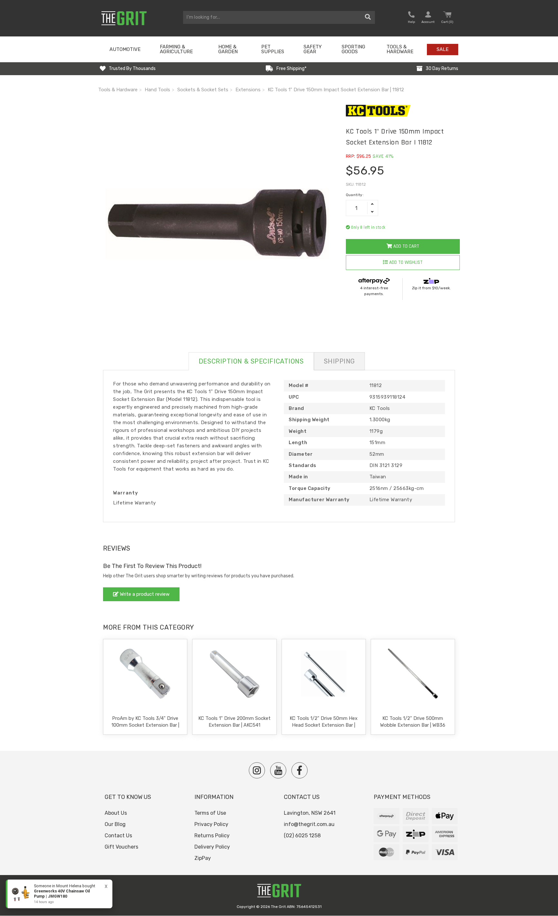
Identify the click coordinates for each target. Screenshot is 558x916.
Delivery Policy (212, 847)
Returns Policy (212, 835)
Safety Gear (313, 49)
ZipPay (202, 858)
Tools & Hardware (400, 49)
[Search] (368, 17)
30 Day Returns (442, 68)
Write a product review (144, 594)
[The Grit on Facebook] (299, 770)
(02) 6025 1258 (302, 835)
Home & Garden (228, 49)
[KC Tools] (403, 110)
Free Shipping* (291, 68)
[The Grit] (279, 892)
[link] (59, 894)
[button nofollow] (411, 18)
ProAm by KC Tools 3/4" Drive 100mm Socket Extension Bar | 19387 (145, 725)
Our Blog (115, 824)
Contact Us (118, 835)
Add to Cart (405, 246)
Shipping (339, 361)
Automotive (124, 49)
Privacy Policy (211, 824)
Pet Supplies (272, 49)
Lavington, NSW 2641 (310, 813)
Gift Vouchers (121, 847)
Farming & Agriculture (176, 49)
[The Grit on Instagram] (257, 770)
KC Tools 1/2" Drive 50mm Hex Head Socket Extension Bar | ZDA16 (323, 725)
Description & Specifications (251, 361)
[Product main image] (217, 224)
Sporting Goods (353, 49)
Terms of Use (210, 813)
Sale (443, 49)
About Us (116, 813)
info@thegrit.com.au (309, 824)
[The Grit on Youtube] (278, 770)
